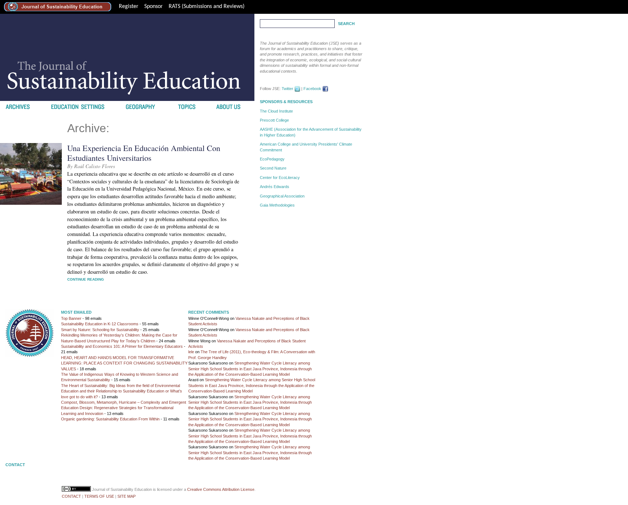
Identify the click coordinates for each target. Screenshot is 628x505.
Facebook (312, 88)
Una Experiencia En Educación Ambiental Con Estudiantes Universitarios (143, 152)
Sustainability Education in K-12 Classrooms (99, 324)
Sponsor (153, 6)
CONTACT (71, 496)
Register (128, 6)
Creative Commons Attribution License (220, 489)
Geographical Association (282, 196)
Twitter (287, 88)
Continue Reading (85, 279)
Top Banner (71, 318)
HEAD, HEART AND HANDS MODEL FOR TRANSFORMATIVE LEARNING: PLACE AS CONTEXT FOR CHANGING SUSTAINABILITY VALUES (124, 363)
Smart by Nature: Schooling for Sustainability (100, 329)
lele (191, 352)
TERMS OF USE (99, 496)
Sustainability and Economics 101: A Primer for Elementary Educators (122, 346)
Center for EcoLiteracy (280, 177)
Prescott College (274, 120)
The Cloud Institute (276, 111)
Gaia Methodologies (277, 205)
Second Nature (273, 168)
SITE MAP (126, 496)
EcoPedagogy (272, 159)
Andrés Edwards (274, 186)
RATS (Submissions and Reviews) (207, 6)
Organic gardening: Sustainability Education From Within (110, 419)
